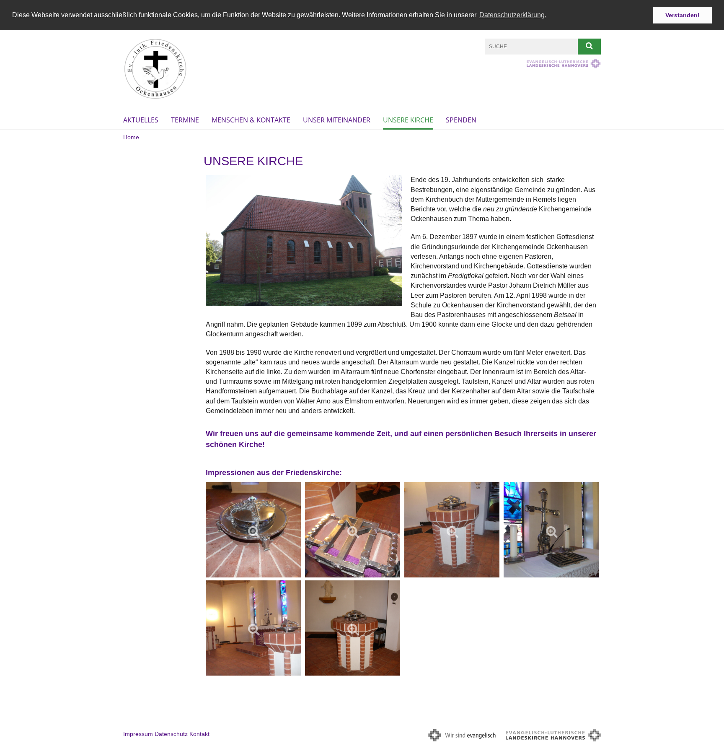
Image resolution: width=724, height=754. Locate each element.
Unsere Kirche (408, 120)
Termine (185, 120)
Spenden (461, 120)
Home (131, 137)
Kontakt (199, 734)
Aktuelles (140, 120)
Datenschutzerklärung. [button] (512, 14)
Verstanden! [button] (682, 15)
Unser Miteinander (336, 120)
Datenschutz (171, 734)
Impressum (138, 734)
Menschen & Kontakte (251, 120)
